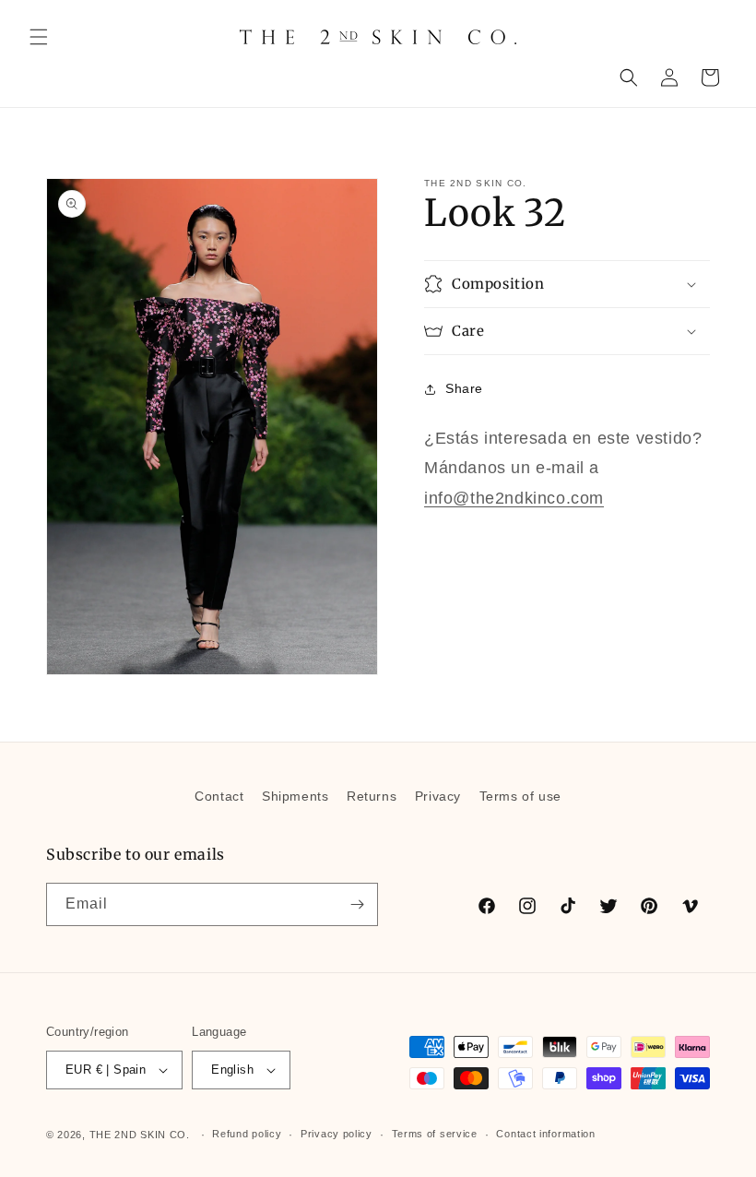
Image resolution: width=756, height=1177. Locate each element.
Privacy (438, 796)
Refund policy (246, 1133)
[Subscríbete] (357, 904)
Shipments (295, 796)
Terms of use (520, 796)
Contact (219, 796)
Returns (371, 796)
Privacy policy (336, 1133)
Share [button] (464, 388)
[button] (38, 37)
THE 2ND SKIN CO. (139, 1134)
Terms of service (435, 1133)
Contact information (545, 1133)
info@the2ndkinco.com (514, 498)
